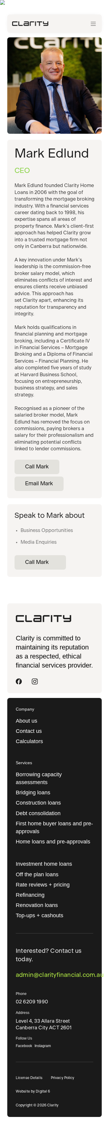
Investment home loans (44, 864)
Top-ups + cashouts (39, 915)
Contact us (29, 731)
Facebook (24, 1046)
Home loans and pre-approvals (53, 842)
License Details (29, 1078)
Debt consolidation (38, 813)
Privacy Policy (62, 1078)
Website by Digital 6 (33, 1091)
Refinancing (30, 895)
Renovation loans (37, 905)
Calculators (29, 741)
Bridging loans (33, 793)
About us (26, 721)
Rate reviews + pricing (43, 885)
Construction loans (38, 803)
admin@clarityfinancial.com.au (54, 975)
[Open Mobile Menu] (93, 23)
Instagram (43, 1046)
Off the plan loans (37, 874)
